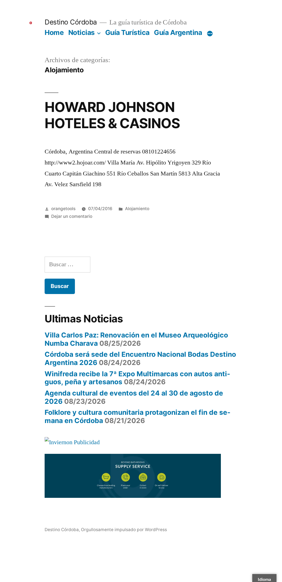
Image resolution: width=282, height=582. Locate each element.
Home (54, 32)
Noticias (81, 32)
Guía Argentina (178, 32)
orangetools (63, 208)
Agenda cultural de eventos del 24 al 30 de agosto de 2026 (134, 397)
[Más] (210, 33)
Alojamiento (137, 208)
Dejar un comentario (71, 216)
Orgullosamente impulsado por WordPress (124, 529)
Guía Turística (127, 32)
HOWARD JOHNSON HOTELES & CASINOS (112, 115)
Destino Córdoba (71, 22)
